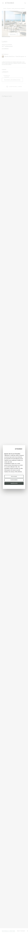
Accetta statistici (14, 479)
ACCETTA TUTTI (14, 483)
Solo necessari (14, 476)
